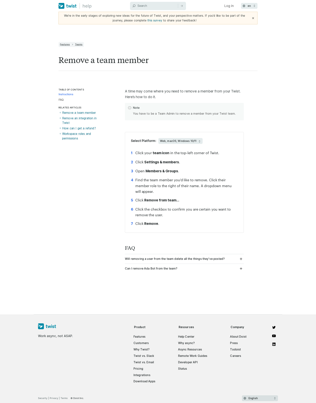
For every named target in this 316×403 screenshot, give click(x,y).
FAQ (61, 99)
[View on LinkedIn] (274, 344)
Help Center (186, 336)
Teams (78, 44)
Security (42, 398)
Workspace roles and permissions (76, 136)
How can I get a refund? (79, 128)
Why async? (186, 343)
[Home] (75, 6)
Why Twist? (141, 349)
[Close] (253, 18)
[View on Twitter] (274, 327)
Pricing (138, 368)
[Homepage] (55, 326)
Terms (64, 398)
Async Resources (190, 349)
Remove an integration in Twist (79, 120)
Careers (235, 356)
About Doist (238, 336)
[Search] (182, 6)
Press (234, 343)
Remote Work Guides (192, 356)
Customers (141, 343)
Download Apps (144, 381)
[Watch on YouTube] (274, 336)
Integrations (141, 375)
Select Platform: (143, 141)
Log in (229, 6)
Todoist (235, 349)
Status (182, 368)
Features (65, 44)
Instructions (66, 94)
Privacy (54, 398)
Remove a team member (79, 112)
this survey (154, 20)
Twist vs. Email (143, 362)
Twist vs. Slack (143, 356)
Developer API (188, 362)
